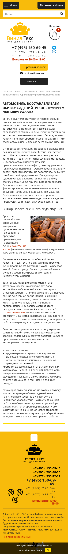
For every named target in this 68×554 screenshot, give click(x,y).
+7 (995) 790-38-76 (29, 51)
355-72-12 (46, 476)
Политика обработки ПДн (17, 536)
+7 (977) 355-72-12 (29, 55)
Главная (7, 91)
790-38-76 (46, 472)
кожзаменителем (15, 312)
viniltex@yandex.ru (35, 73)
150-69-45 (46, 468)
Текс (20, 39)
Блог (17, 91)
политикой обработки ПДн (29, 550)
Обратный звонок (34, 67)
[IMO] (54, 51)
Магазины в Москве (51, 5)
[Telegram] (54, 47)
